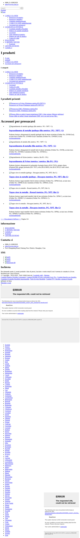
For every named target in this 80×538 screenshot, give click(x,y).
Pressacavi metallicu (15, 19)
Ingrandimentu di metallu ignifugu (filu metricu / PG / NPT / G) (36, 130)
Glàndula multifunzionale (17, 21)
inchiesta (12, 138)
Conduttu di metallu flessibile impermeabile (15, 279)
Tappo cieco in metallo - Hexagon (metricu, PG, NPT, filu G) (35, 208)
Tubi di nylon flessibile (37, 279)
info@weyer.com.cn (11, 246)
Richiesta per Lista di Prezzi (10, 273)
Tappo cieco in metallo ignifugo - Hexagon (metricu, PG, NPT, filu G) (38, 177)
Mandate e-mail (6, 283)
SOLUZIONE (10, 40)
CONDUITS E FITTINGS (14, 27)
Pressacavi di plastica (16, 17)
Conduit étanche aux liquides (66, 277)
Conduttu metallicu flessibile (18, 29)
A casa (7, 58)
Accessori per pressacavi (17, 25)
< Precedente (7, 219)
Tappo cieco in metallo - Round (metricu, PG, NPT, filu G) (34, 192)
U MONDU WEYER (12, 42)
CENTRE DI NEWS (12, 46)
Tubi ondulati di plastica (17, 34)
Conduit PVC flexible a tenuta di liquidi (59, 279)
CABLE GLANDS (11, 16)
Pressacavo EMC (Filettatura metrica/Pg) (22, 111)
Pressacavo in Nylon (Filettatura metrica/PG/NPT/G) (26, 105)
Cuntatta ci (8, 48)
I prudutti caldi (38, 275)
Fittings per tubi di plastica (17, 36)
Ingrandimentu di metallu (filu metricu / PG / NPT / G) (32, 146)
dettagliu (18, 138)
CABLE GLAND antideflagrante (20, 23)
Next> (17, 219)
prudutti (7, 60)
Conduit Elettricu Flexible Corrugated (13, 277)
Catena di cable (14, 38)
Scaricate (12, 44)
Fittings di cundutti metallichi (18, 31)
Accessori (12, 33)
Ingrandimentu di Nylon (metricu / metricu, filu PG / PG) (33, 161)
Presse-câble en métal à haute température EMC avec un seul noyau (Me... (33, 116)
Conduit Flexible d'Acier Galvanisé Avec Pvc (41, 277)
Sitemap (46, 275)
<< (2, 219)
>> (20, 219)
